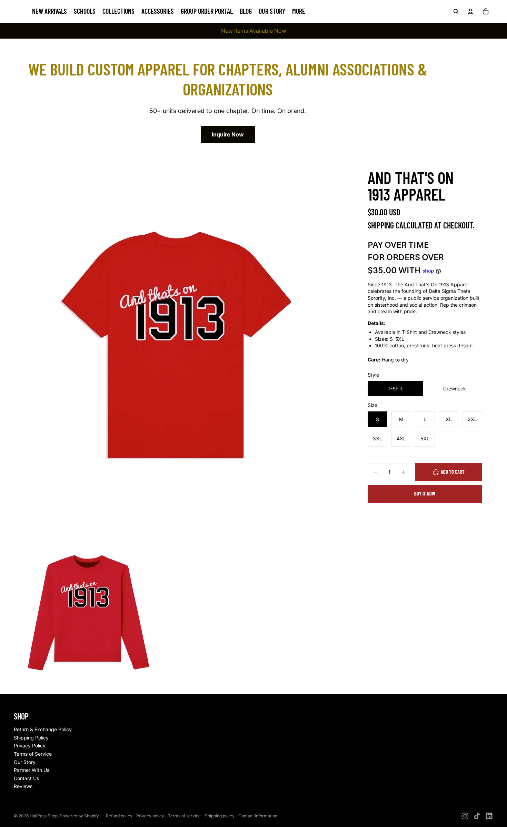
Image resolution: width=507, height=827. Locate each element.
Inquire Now (228, 134)
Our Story (25, 762)
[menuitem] (298, 11)
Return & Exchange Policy (43, 729)
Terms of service (184, 815)
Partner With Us (31, 770)
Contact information (257, 815)
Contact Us (26, 778)
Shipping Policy (31, 738)
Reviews (23, 786)
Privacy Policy (30, 745)
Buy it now (424, 494)
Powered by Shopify (79, 815)
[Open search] (456, 11)
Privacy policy (150, 815)
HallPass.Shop (44, 815)
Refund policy (119, 815)
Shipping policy (220, 815)
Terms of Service (33, 754)
